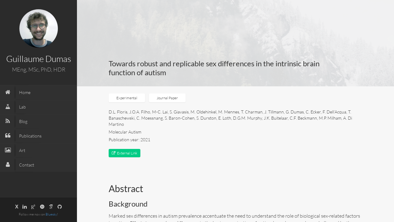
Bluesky (51, 214)
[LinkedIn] (24, 207)
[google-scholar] (51, 207)
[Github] (60, 207)
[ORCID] (42, 207)
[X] (16, 207)
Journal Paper (167, 98)
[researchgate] (33, 207)
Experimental (126, 98)
